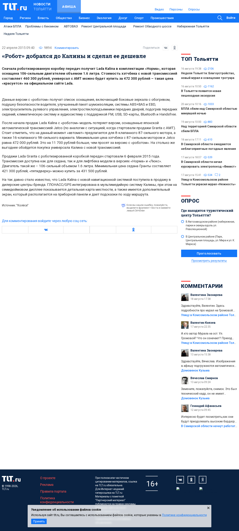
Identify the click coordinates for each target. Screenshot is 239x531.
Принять (39, 521)
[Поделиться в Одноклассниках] (172, 48)
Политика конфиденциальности (57, 500)
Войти (230, 18)
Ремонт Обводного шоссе (152, 26)
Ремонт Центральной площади (103, 26)
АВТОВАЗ (71, 26)
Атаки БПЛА (12, 26)
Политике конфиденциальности (184, 515)
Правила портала (53, 491)
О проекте (47, 478)
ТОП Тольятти (199, 59)
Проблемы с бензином (41, 26)
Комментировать (67, 48)
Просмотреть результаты (209, 261)
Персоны (176, 9)
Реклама (46, 485)
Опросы (194, 9)
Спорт (139, 18)
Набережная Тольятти (193, 26)
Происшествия (162, 18)
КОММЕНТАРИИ (202, 286)
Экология (104, 18)
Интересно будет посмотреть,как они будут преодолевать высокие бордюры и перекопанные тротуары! (209, 419)
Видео (159, 9)
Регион (25, 18)
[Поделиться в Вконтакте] (163, 48)
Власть (43, 18)
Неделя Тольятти (16, 34)
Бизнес (84, 18)
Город (8, 18)
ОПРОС (190, 201)
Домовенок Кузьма (195, 370)
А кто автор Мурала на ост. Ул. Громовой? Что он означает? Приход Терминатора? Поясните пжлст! (206, 336)
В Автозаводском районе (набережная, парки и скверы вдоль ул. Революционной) (210, 225)
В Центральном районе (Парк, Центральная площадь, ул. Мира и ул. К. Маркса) (210, 240)
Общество (64, 18)
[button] (46, 229)
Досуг (123, 18)
